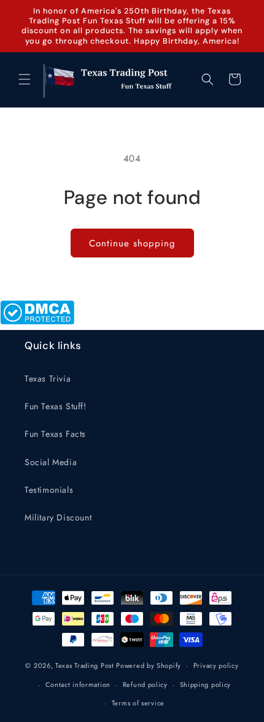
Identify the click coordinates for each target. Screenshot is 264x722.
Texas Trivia (48, 378)
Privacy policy (216, 665)
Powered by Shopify (148, 665)
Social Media (51, 462)
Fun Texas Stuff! (56, 406)
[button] (24, 79)
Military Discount (58, 517)
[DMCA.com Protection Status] (37, 321)
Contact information (78, 684)
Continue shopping (132, 243)
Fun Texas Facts (55, 434)
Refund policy (145, 684)
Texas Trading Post (84, 665)
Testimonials (49, 490)
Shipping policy (205, 684)
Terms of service (138, 703)
